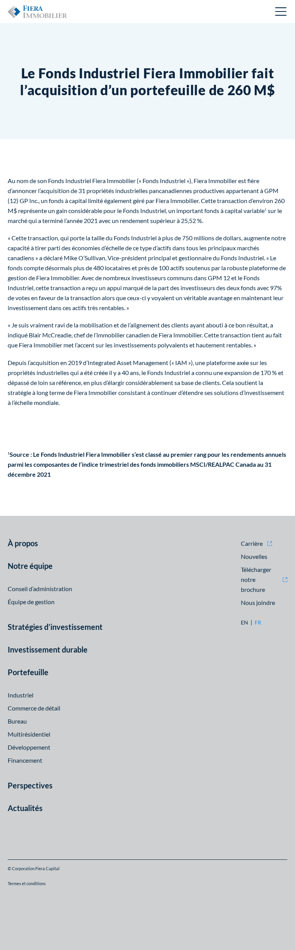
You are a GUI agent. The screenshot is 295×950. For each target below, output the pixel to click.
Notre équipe (30, 565)
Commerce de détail (34, 708)
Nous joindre (258, 602)
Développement (29, 747)
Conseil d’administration (40, 588)
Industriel (20, 695)
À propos (23, 543)
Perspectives (30, 785)
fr (258, 622)
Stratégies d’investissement (55, 626)
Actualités (25, 808)
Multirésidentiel (29, 734)
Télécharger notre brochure (256, 579)
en (244, 622)
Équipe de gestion (31, 601)
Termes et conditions (27, 883)
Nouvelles (254, 556)
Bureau (17, 721)
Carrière (252, 543)
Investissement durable (48, 649)
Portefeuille (28, 672)
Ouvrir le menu (281, 11)
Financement (25, 760)
